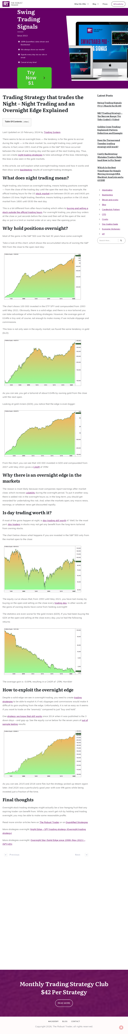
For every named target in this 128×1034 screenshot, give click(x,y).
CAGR (36, 466)
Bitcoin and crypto (110, 199)
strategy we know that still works (24, 716)
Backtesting (107, 195)
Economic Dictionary (111, 229)
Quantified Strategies (77, 822)
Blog (104, 204)
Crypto (105, 219)
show (26, 122)
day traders (14, 524)
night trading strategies (30, 154)
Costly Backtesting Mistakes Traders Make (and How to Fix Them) (109, 157)
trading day (61, 603)
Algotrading (107, 190)
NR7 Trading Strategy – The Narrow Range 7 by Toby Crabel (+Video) (109, 116)
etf (103, 234)
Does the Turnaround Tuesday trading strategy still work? (108, 143)
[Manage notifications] (121, 1027)
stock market (43, 193)
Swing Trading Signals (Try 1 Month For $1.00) (109, 104)
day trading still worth (54, 520)
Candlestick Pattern (111, 209)
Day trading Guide (110, 224)
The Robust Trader (49, 822)
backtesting (26, 169)
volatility (30, 492)
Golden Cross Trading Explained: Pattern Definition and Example (109, 130)
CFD (104, 214)
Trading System (52, 132)
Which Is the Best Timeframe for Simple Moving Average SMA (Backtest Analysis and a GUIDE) (110, 174)
